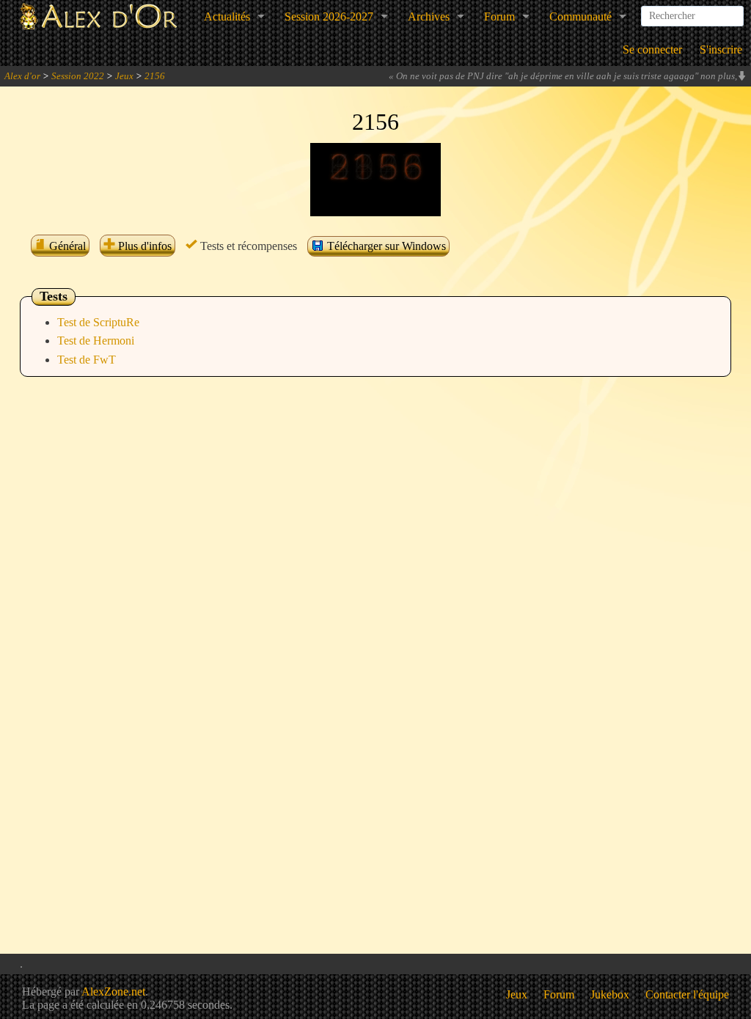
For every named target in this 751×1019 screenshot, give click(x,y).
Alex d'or (22, 75)
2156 (154, 75)
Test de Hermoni (95, 340)
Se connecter (652, 49)
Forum (499, 16)
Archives (429, 16)
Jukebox (609, 994)
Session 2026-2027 (329, 16)
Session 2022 (77, 75)
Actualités (227, 16)
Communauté (580, 16)
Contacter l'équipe (687, 994)
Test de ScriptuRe (98, 322)
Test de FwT (86, 359)
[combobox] (692, 10)
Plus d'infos (143, 246)
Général (66, 246)
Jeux (124, 75)
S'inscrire (721, 49)
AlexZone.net (113, 991)
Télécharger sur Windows (385, 246)
